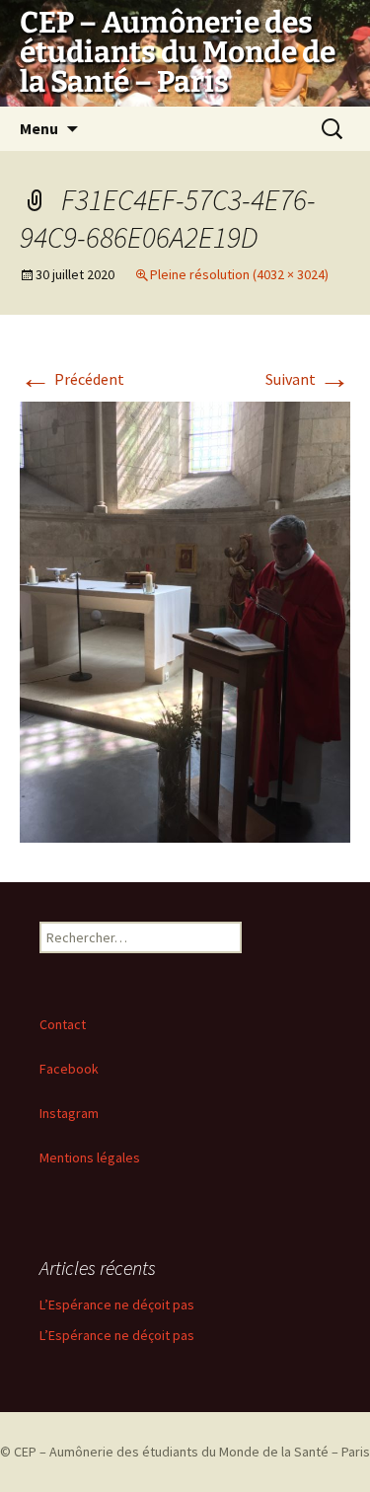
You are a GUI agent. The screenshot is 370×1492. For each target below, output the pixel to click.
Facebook (69, 1069)
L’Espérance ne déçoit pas (116, 1304)
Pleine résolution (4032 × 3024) (239, 274)
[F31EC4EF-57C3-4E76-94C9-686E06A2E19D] (185, 620)
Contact (62, 1024)
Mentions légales (89, 1157)
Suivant (307, 379)
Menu (39, 128)
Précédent (72, 379)
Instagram (69, 1113)
